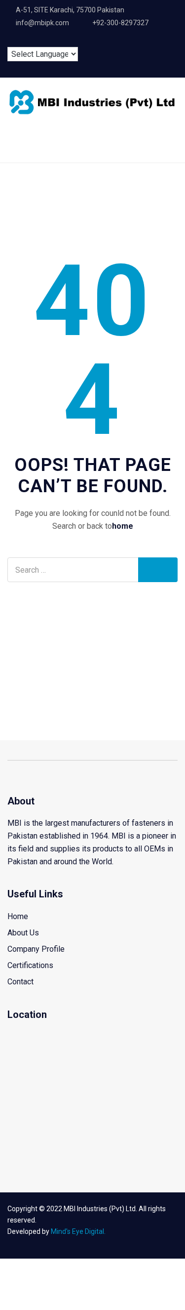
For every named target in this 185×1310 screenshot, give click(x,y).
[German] (44, 39)
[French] (28, 39)
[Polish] (60, 39)
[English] (12, 39)
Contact (20, 981)
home (122, 526)
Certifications (30, 965)
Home (17, 916)
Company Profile (36, 949)
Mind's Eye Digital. (78, 1231)
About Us (23, 932)
